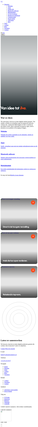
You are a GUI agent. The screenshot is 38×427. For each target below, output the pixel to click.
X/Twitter (7, 397)
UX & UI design (12, 14)
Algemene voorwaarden (11, 390)
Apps (9, 7)
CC (2, 1)
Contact (6, 30)
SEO (9, 22)
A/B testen (11, 20)
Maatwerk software (13, 11)
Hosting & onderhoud (14, 15)
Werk (5, 23)
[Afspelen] (1, 424)
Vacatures (7, 28)
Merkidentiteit (12, 12)
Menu (2, 34)
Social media (11, 18)
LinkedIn (6, 404)
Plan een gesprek (10, 348)
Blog (5, 26)
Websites (10, 6)
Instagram (7, 399)
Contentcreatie (12, 17)
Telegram (6, 402)
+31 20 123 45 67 (6, 360)
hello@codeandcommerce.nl (9, 354)
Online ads (11, 9)
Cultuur (6, 25)
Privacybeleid (8, 391)
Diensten (6, 4)
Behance (6, 400)
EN (4, 33)
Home (6, 366)
